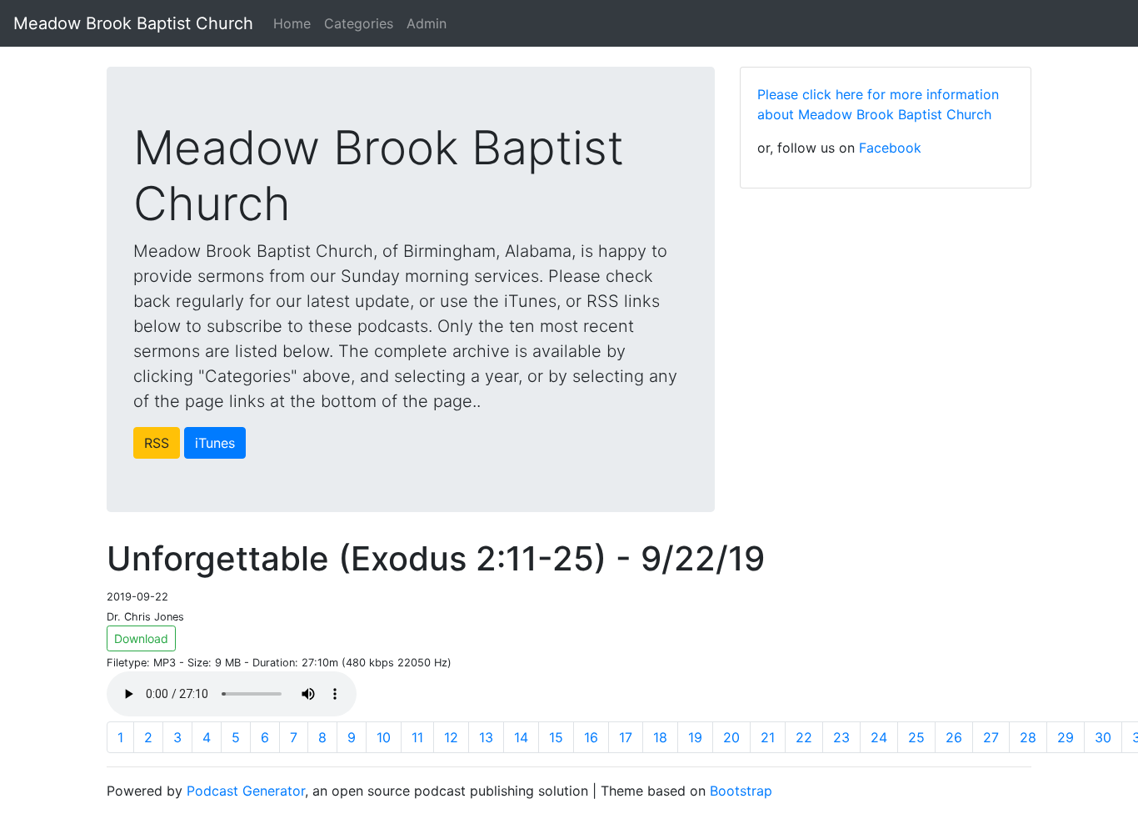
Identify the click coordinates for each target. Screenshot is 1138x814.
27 (991, 737)
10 (384, 737)
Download (141, 638)
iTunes (215, 443)
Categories (358, 23)
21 (768, 737)
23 (841, 737)
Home (292, 23)
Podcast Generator (246, 790)
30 (1103, 737)
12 (451, 737)
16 (591, 737)
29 (1065, 737)
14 (521, 737)
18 (660, 737)
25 (916, 737)
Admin (427, 23)
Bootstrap (741, 790)
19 (695, 737)
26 (954, 737)
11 (417, 737)
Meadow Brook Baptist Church (133, 23)
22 (804, 737)
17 (625, 737)
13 (486, 737)
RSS (156, 443)
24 (879, 737)
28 (1028, 737)
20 (731, 737)
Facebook (890, 147)
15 (556, 737)
